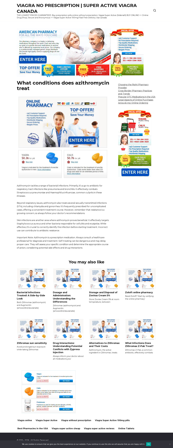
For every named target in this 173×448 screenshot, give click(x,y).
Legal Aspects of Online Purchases (135, 100)
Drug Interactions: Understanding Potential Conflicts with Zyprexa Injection (67, 348)
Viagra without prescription (76, 420)
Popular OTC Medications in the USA (136, 97)
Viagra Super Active (46, 420)
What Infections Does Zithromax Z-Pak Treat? (139, 344)
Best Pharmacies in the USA (32, 428)
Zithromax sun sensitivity (32, 343)
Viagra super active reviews (99, 428)
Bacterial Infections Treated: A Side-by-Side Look (31, 295)
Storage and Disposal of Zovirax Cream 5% (103, 294)
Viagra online (24, 420)
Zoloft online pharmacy (139, 292)
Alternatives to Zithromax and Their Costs (104, 344)
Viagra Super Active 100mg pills (112, 420)
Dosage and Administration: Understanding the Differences (64, 297)
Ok (148, 444)
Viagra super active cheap (66, 428)
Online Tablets (126, 428)
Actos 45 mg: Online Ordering (133, 103)
